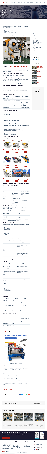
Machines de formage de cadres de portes (17, 66)
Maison (12, 2)
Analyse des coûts (35, 48)
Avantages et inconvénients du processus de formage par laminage (37, 47)
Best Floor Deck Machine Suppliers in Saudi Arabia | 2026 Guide (40, 82)
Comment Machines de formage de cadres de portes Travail (37, 26)
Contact (37, 2)
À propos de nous (20, 2)
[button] (20, 394)
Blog (24, 2)
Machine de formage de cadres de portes (18, 295)
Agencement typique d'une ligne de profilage (38, 38)
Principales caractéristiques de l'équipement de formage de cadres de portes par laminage (38, 41)
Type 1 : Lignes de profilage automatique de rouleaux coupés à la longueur (38, 31)
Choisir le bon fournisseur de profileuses (36, 45)
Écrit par (16, 152)
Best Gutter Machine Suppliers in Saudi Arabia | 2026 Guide (40, 77)
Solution (28, 2)
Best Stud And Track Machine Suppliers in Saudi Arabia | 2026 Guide (40, 67)
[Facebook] (34, 449)
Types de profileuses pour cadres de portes (37, 28)
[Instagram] (38, 449)
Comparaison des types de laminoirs (37, 35)
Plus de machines (32, 2)
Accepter (4, 451)
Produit (15, 2)
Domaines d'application (36, 43)
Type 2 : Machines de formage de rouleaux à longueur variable (38, 33)
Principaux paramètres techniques (37, 42)
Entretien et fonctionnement (37, 51)
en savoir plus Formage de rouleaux (7, 389)
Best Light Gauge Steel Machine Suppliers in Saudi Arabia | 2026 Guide (40, 72)
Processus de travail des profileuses (37, 36)
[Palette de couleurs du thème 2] (44, 2)
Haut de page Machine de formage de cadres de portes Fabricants (38, 50)
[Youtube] (36, 449)
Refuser (7, 451)
